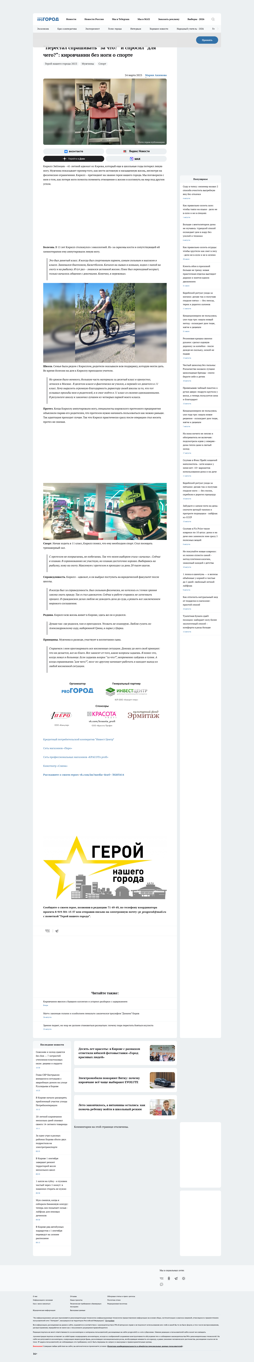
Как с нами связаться (41, 1304)
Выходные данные (77, 1310)
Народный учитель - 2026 (190, 28)
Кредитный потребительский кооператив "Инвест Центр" (78, 739)
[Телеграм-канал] (176, 1278)
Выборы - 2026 (196, 19)
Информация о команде (43, 1300)
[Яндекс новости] (136, 151)
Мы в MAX (144, 19)
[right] (217, 29)
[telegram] (58, 931)
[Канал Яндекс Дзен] (73, 159)
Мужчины (88, 63)
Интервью (135, 28)
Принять (207, 40)
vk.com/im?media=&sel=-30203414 (102, 774)
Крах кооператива (67, 28)
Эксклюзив (43, 28)
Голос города (115, 28)
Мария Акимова (156, 75)
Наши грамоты (76, 1300)
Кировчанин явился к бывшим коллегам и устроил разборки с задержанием (85, 1003)
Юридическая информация (44, 1310)
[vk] (47, 931)
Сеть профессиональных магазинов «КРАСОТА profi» (75, 757)
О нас (35, 1296)
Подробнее (109, 1320)
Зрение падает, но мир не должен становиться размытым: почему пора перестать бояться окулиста (98, 1027)
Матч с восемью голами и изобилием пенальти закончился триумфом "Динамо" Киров (91, 1015)
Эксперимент (92, 28)
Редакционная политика (117, 1304)
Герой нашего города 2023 (61, 63)
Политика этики (114, 1300)
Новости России (94, 19)
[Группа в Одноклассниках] (169, 1278)
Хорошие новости (159, 28)
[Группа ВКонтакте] (73, 151)
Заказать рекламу (168, 19)
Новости (71, 19)
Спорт (102, 63)
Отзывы (73, 1296)
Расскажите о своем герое (60, 774)
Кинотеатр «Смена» (55, 766)
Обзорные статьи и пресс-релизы (121, 1296)
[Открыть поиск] (213, 19)
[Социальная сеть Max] (136, 159)
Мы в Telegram (120, 19)
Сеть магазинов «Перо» (57, 748)
